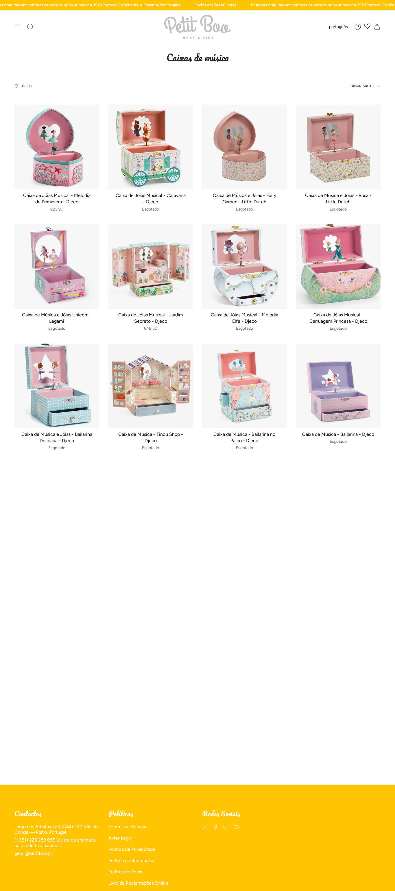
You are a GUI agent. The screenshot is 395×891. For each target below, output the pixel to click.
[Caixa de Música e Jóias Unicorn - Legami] (56, 266)
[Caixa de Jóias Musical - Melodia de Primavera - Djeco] (56, 147)
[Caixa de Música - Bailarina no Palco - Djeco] (244, 386)
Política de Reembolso (131, 860)
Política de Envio (125, 872)
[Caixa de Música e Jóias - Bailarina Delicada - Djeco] (56, 386)
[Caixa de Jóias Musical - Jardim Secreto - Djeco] (150, 266)
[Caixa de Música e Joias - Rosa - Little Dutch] (338, 147)
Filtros (26, 86)
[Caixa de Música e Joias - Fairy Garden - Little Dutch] (244, 147)
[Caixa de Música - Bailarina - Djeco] (338, 386)
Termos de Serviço (127, 826)
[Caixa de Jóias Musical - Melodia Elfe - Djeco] (244, 266)
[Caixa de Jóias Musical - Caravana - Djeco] (150, 147)
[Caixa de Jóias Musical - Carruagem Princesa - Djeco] (338, 266)
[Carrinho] (377, 27)
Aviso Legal (120, 838)
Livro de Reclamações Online (138, 883)
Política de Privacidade (131, 849)
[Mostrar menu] (17, 27)
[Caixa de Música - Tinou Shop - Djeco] (150, 386)
